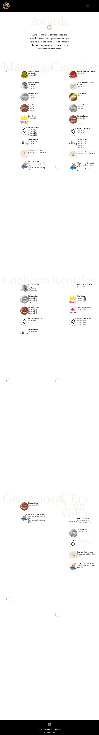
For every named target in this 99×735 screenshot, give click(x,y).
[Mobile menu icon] (94, 5)
